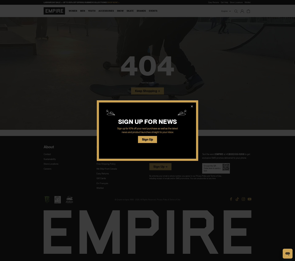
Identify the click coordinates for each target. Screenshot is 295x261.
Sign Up (147, 139)
